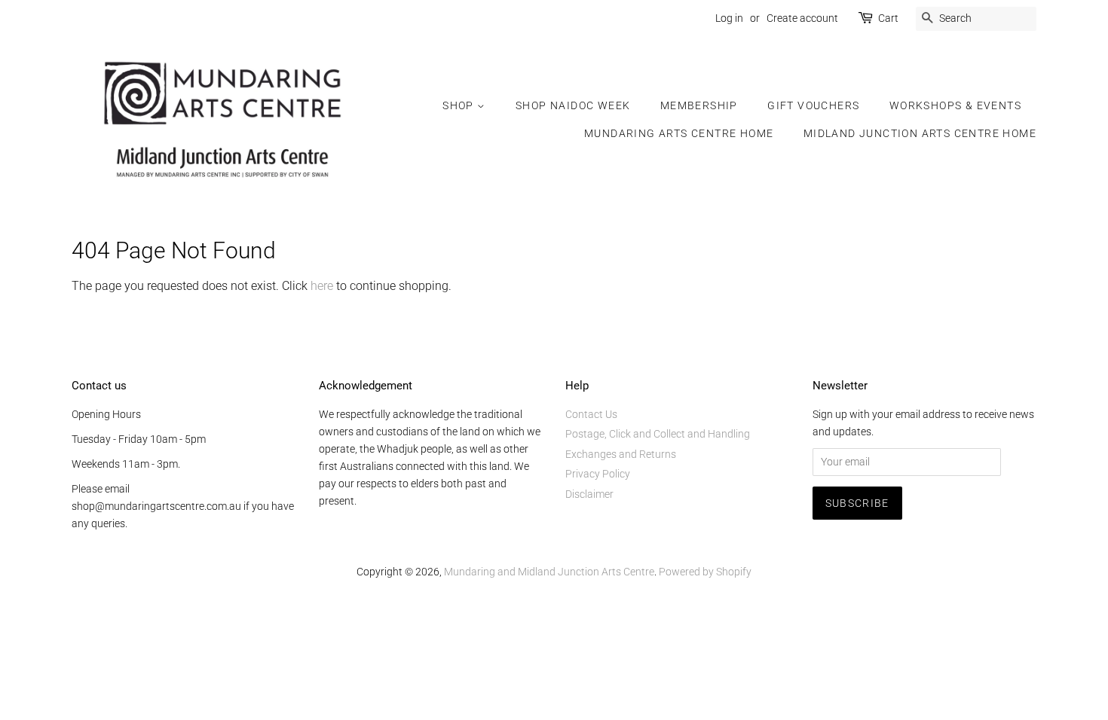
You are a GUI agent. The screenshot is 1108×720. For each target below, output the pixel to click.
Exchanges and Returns (620, 454)
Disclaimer (589, 494)
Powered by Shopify (705, 572)
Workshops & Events (955, 105)
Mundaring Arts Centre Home (678, 133)
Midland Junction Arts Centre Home (919, 133)
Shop (459, 105)
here (322, 286)
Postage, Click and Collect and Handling (657, 434)
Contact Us (591, 414)
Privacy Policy (597, 474)
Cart (888, 18)
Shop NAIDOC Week (573, 105)
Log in (729, 18)
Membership (699, 105)
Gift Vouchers (813, 105)
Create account (802, 18)
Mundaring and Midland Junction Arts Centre (549, 572)
